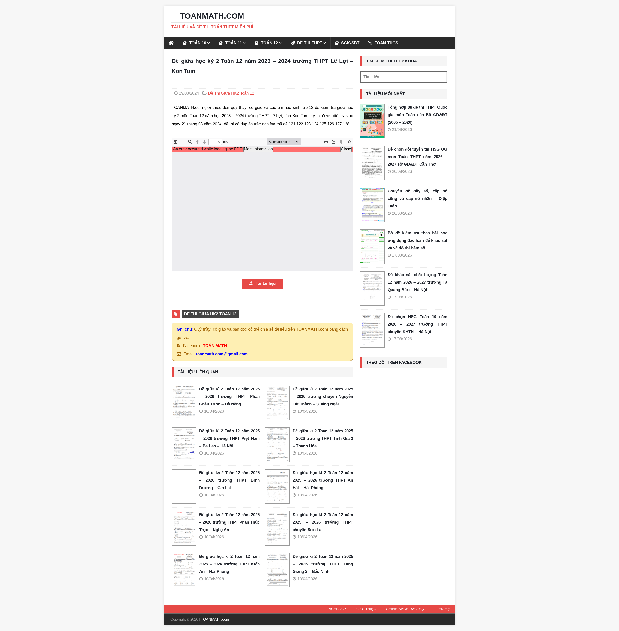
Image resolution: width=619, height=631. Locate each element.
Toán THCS (385, 43)
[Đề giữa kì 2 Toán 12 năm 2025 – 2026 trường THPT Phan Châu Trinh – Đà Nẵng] (185, 403)
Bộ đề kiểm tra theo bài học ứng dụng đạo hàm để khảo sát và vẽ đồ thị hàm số (417, 240)
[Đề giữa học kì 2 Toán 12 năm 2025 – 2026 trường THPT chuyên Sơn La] (279, 528)
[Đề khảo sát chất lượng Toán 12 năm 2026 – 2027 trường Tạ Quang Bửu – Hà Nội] (372, 288)
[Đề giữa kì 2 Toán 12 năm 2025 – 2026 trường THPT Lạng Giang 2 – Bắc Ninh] (279, 570)
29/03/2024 (189, 93)
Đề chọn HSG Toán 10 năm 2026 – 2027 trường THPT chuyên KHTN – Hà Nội (417, 324)
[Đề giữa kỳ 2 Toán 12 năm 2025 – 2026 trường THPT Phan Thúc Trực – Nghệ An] (185, 528)
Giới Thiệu (366, 609)
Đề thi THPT (309, 43)
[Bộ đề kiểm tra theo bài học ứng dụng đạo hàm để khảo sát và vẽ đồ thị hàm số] (372, 247)
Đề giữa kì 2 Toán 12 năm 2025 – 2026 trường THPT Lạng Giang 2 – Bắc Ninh (323, 564)
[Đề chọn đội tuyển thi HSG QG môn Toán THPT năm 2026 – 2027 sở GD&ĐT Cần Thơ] (372, 163)
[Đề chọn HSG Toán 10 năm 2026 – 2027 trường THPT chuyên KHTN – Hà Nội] (372, 330)
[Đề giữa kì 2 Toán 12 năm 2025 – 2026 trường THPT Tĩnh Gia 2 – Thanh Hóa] (279, 444)
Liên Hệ (443, 609)
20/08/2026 (402, 171)
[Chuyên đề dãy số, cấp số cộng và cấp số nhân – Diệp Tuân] (372, 205)
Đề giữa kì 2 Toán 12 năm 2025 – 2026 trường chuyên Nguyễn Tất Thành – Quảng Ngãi (323, 396)
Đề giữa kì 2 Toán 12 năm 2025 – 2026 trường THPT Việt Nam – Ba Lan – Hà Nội (229, 438)
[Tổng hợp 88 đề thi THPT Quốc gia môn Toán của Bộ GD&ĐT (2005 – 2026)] (372, 121)
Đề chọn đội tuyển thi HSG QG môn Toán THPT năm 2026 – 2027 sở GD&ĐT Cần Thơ (417, 156)
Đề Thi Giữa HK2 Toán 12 (231, 93)
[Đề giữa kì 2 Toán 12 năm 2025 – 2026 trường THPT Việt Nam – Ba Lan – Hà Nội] (185, 444)
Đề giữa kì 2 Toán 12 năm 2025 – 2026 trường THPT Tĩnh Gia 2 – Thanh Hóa (323, 438)
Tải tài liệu (265, 283)
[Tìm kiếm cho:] (404, 77)
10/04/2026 (214, 411)
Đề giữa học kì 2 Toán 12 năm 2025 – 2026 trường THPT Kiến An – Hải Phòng (229, 564)
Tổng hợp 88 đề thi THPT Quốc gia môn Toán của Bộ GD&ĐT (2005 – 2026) (417, 114)
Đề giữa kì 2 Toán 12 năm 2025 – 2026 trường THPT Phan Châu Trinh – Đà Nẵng (229, 396)
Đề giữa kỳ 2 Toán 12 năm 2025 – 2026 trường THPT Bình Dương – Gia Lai (229, 480)
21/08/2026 (402, 129)
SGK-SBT (349, 43)
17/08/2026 (402, 255)
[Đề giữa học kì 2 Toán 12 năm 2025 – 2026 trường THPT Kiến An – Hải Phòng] (185, 570)
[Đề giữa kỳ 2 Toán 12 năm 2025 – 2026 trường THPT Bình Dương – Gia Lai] (185, 486)
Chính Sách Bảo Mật (406, 609)
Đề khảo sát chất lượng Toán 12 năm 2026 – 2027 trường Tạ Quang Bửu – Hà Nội (417, 282)
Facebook (337, 609)
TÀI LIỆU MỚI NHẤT (385, 93)
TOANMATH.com (215, 619)
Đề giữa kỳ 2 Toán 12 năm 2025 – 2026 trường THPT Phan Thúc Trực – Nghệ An (229, 522)
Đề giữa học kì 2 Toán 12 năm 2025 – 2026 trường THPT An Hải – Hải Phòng (323, 480)
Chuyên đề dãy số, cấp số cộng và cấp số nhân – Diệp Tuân (417, 198)
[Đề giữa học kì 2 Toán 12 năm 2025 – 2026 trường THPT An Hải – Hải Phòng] (279, 486)
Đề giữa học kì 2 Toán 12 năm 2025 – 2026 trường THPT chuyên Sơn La (323, 522)
